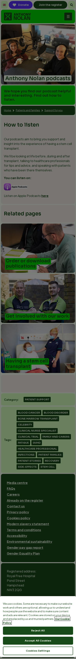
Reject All (38, 630)
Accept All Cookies (38, 640)
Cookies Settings (38, 650)
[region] (38, 626)
